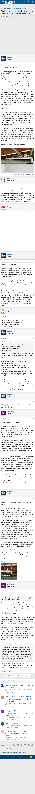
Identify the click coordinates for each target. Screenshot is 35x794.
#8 (33, 499)
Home (27, 757)
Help (22, 757)
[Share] (30, 64)
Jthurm (5, 16)
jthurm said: (5, 595)
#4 (33, 317)
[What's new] (29, 2)
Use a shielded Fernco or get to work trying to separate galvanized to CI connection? (19, 699)
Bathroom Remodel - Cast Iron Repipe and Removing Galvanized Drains (18, 733)
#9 (33, 591)
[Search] (33, 2)
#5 (33, 338)
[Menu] (2, 2)
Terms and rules (5, 757)
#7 (33, 419)
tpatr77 (7, 725)
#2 (33, 185)
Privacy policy (16, 757)
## (33, 213)
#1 (33, 64)
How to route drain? (12, 723)
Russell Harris (9, 689)
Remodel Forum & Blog (19, 737)
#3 (33, 261)
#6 (33, 402)
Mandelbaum (8, 737)
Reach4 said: (5, 342)
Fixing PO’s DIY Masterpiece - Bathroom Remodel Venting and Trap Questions (19, 713)
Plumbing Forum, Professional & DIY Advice (19, 690)
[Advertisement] (17, 35)
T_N (6, 717)
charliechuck (8, 703)
